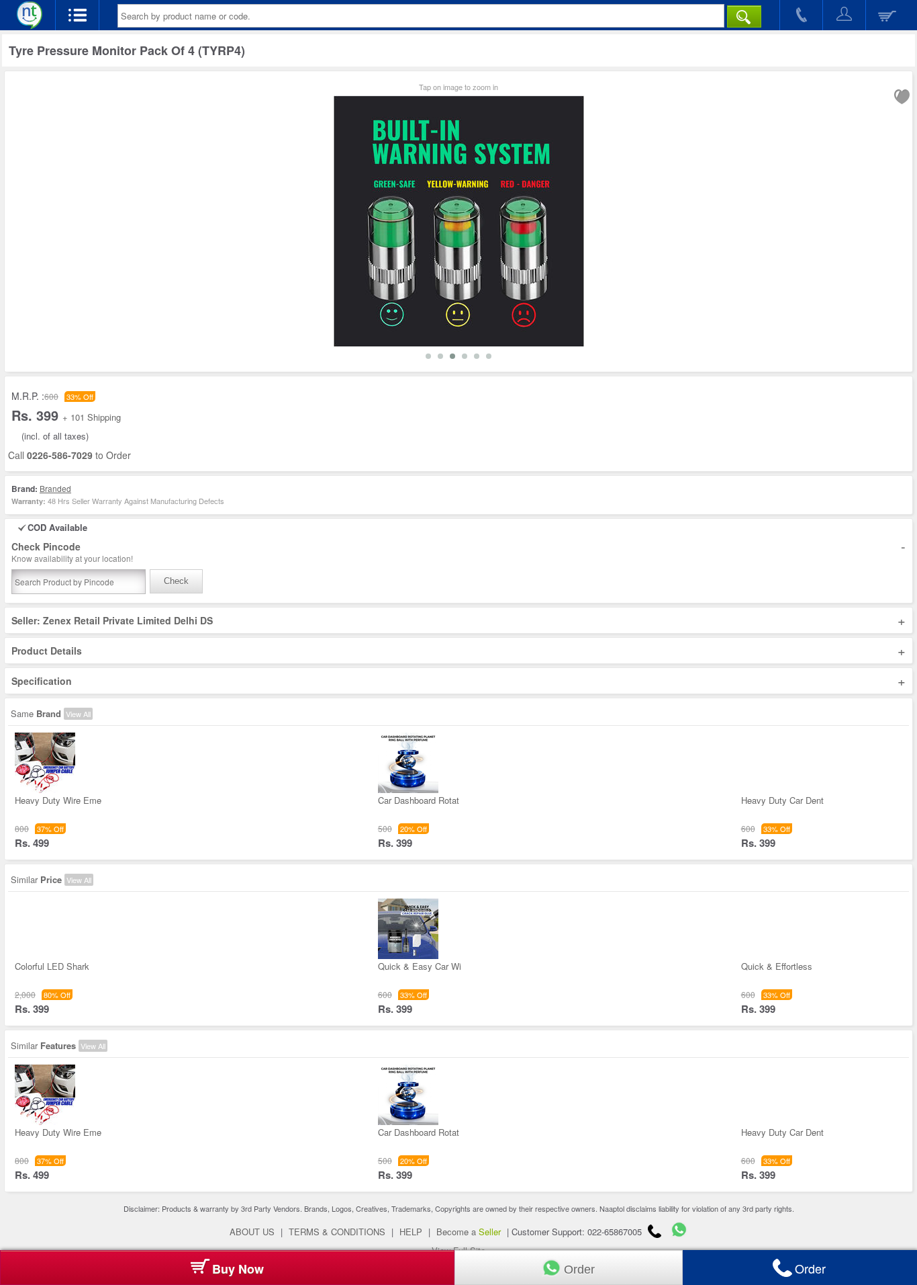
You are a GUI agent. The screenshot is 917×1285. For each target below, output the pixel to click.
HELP (410, 1231)
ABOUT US (252, 1231)
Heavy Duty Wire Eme (58, 800)
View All (78, 713)
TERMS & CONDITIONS (337, 1231)
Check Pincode (458, 552)
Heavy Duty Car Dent (782, 800)
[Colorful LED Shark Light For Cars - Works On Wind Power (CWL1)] (45, 955)
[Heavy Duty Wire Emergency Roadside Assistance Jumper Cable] (45, 789)
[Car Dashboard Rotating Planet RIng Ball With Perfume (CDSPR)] (408, 789)
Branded (55, 488)
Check (176, 581)
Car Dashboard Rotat (418, 800)
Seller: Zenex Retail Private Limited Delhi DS (458, 620)
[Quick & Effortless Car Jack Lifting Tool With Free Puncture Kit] (771, 955)
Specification (458, 681)
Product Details (458, 651)
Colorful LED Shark (52, 966)
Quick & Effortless (776, 966)
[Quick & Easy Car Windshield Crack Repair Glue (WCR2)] (408, 955)
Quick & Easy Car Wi (419, 966)
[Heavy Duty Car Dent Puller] (771, 789)
